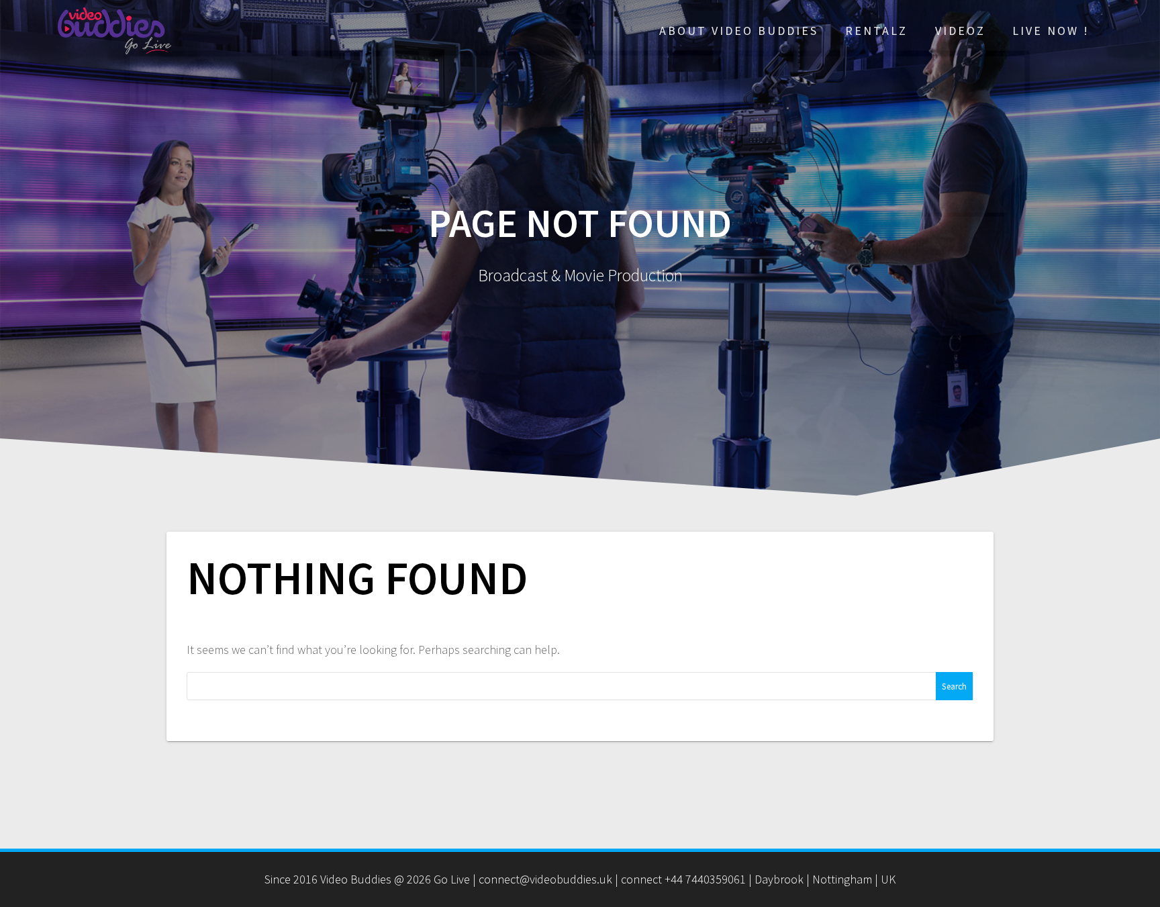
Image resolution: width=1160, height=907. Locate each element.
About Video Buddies (738, 30)
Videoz (960, 30)
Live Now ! (1051, 30)
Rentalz (876, 30)
